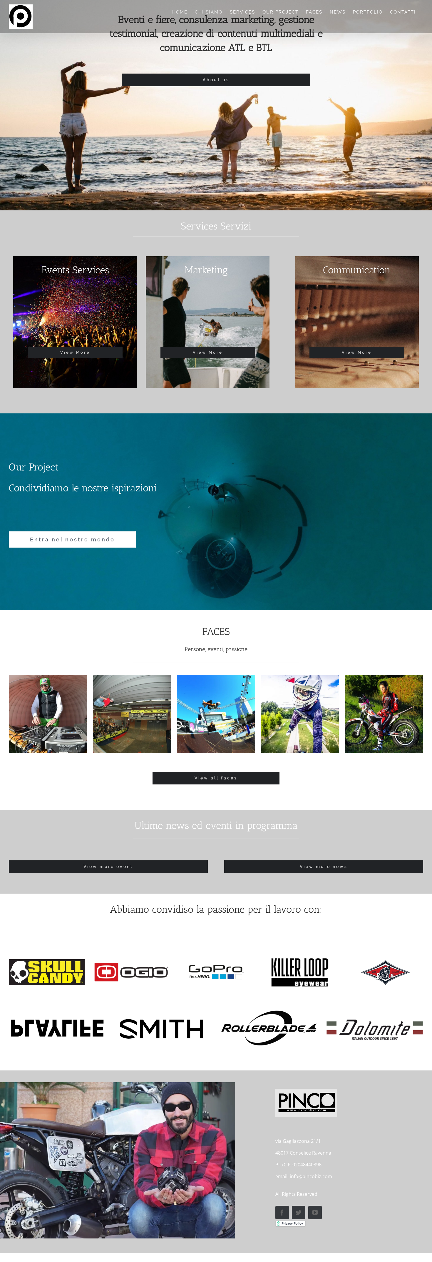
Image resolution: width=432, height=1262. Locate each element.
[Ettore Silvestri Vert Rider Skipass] (384, 714)
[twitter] (298, 1212)
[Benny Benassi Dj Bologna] (216, 714)
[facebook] (282, 1212)
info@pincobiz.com (311, 1176)
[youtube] (315, 1212)
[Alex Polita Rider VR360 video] (132, 714)
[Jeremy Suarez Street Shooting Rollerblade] (48, 714)
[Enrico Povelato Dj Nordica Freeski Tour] (300, 714)
